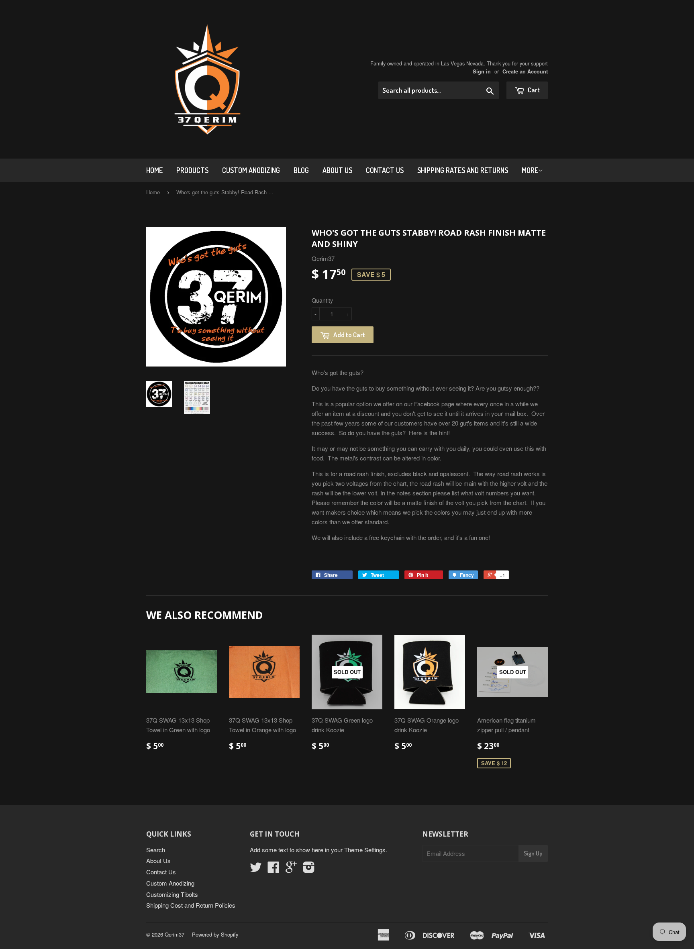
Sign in (482, 71)
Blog (301, 170)
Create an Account (525, 71)
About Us (337, 170)
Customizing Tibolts (172, 894)
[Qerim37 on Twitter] (256, 869)
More (530, 170)
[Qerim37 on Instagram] (309, 869)
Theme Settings (365, 849)
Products (192, 170)
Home (154, 170)
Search (155, 849)
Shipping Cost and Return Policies (190, 905)
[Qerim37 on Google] (291, 869)
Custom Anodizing (251, 170)
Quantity (322, 300)
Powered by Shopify (215, 934)
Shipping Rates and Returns (462, 170)
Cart (533, 90)
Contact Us (385, 170)
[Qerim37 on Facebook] (273, 869)
